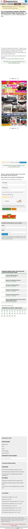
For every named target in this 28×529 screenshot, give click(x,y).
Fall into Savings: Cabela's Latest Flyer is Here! (12, 469)
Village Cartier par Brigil (9, 497)
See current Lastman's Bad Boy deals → (10, 8)
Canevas (6, 499)
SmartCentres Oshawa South (11, 512)
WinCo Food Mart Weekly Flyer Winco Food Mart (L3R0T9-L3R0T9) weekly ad (15, 300)
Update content (22, 524)
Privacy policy (6, 238)
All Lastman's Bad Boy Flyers (18, 61)
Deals (24, 4)
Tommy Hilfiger (5, 451)
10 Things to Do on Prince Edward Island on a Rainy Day (13, 487)
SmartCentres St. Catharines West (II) (13, 501)
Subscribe (5, 234)
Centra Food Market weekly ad (12, 275)
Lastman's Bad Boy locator (14, 62)
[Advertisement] (14, 32)
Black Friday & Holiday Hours (8, 524)
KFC (3, 446)
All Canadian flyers (7, 61)
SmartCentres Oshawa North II (11, 510)
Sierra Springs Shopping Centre (11, 508)
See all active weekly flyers (7, 305)
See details (21, 528)
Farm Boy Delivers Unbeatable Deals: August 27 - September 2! (12, 474)
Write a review (22, 162)
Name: (3, 225)
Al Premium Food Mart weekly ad (12, 285)
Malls (3, 4)
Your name (4, 182)
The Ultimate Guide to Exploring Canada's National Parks (12, 483)
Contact (16, 524)
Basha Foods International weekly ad (13, 280)
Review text (5, 187)
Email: (3, 230)
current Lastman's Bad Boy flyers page (15, 58)
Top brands (10, 4)
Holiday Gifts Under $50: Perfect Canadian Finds (12, 480)
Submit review (7, 209)
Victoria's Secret (5, 453)
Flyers (17, 4)
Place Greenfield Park (9, 505)
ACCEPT (17, 528)
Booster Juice (5, 444)
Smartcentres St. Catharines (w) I (12, 503)
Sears (3, 448)
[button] (5, 103)
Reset (14, 209)
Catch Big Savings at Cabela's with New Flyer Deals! (13, 471)
